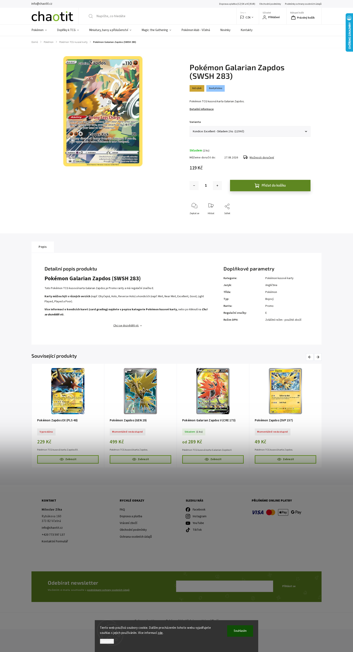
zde (160, 633)
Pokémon (271, 292)
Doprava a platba (131, 516)
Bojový (269, 299)
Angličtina (271, 285)
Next (318, 357)
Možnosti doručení (262, 158)
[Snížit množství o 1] (194, 185)
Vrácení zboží (128, 523)
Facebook (199, 509)
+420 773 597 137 (53, 535)
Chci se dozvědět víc (126, 326)
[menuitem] (41, 30)
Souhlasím (240, 631)
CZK (248, 17)
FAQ (122, 509)
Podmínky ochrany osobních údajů (303, 4)
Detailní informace (202, 109)
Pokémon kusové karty (279, 278)
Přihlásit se (289, 586)
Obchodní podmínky (270, 4)
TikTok (197, 530)
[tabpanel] (68, 416)
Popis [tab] (43, 247)
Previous (310, 357)
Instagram (200, 516)
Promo (269, 306)
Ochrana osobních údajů (136, 537)
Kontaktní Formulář (55, 541)
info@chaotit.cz (52, 528)
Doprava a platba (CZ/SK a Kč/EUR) (237, 4)
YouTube (198, 523)
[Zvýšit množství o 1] (217, 185)
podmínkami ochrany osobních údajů (108, 590)
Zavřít (304, 220)
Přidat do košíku (274, 185)
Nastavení (107, 641)
